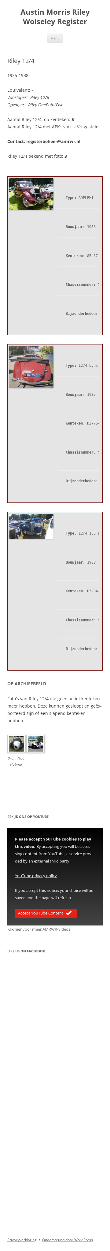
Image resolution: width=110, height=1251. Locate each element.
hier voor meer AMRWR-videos (42, 929)
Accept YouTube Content (40, 913)
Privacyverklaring (22, 1239)
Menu (55, 38)
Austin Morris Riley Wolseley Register (55, 16)
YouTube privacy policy (36, 875)
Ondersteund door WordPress (67, 1239)
